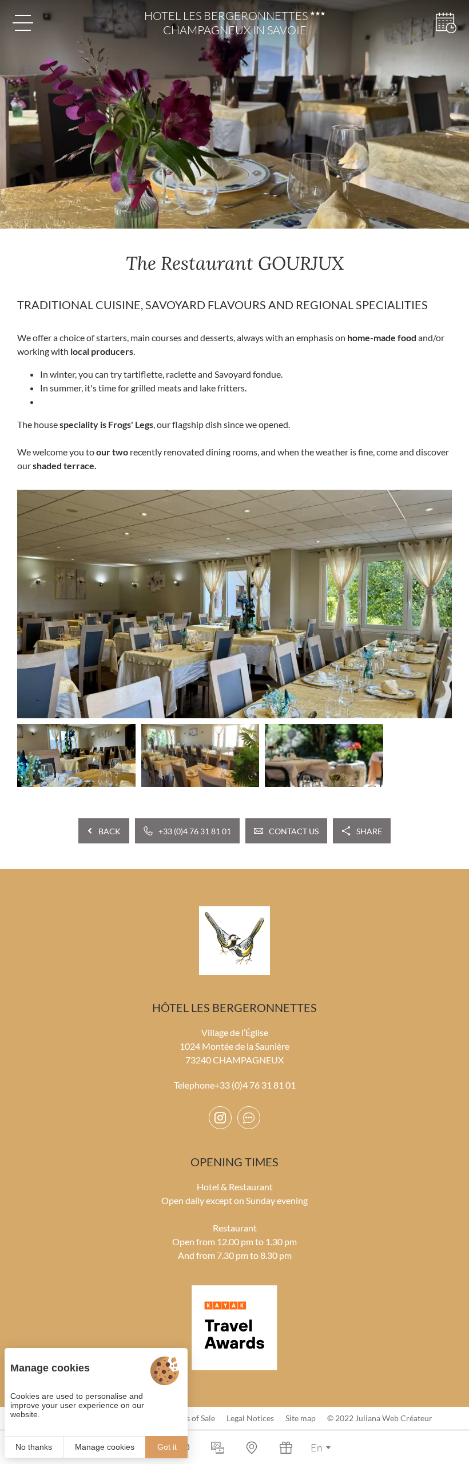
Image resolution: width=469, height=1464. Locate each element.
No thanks (33, 1446)
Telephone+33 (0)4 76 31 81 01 (235, 1084)
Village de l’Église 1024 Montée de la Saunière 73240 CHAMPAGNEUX (234, 1046)
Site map (300, 1418)
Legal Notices (250, 1418)
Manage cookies (104, 1446)
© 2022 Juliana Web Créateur (379, 1418)
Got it (167, 1446)
